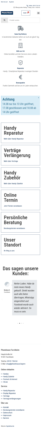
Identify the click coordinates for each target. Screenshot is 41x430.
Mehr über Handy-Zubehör (13, 183)
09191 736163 (12, 361)
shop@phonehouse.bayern (15, 364)
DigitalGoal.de (10, 426)
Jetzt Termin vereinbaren (13, 206)
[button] (38, 13)
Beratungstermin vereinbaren (14, 228)
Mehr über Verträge (11, 161)
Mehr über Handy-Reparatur (14, 139)
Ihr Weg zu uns (9, 251)
